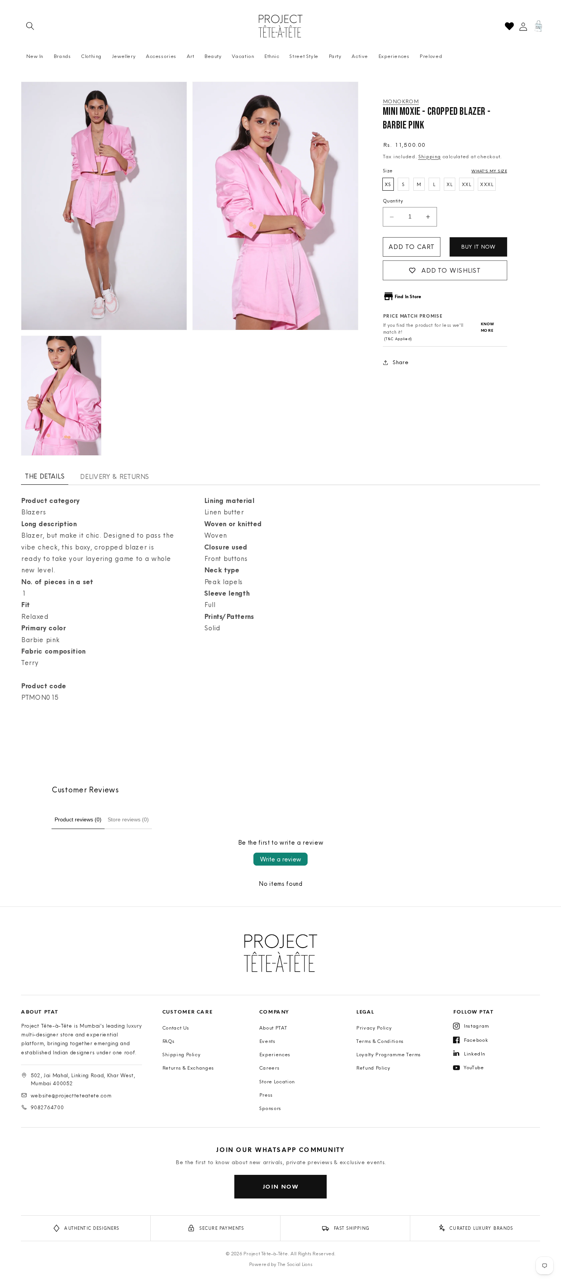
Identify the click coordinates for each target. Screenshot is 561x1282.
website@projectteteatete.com (71, 1095)
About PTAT (273, 1028)
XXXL (486, 184)
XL (450, 184)
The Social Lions (294, 1264)
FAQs (168, 1041)
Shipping (429, 156)
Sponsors (270, 1108)
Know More (487, 327)
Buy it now (478, 246)
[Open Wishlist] (509, 26)
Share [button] (400, 362)
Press (266, 1095)
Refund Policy (373, 1068)
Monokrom (401, 101)
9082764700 (47, 1107)
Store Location (277, 1081)
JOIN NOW (281, 1186)
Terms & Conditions (380, 1041)
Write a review (280, 859)
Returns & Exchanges (188, 1068)
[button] (30, 26)
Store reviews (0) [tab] (128, 819)
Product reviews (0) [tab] (78, 819)
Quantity (393, 201)
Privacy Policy (374, 1028)
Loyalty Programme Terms (388, 1054)
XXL (466, 184)
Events (267, 1041)
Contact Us (175, 1028)
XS (388, 184)
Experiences (274, 1054)
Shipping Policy (181, 1054)
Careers (269, 1068)
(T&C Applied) (397, 339)
